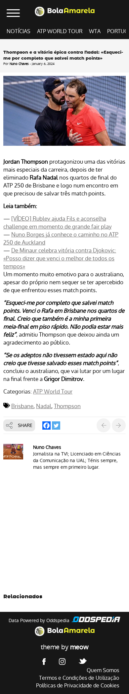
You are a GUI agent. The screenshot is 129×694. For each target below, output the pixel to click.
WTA (95, 31)
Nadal (43, 406)
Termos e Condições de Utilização (79, 678)
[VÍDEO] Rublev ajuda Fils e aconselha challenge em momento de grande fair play (57, 223)
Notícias (18, 31)
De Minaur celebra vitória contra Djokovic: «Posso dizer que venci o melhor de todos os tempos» (59, 258)
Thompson (67, 406)
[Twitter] (56, 425)
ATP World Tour (59, 31)
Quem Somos (103, 670)
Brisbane (22, 406)
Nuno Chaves (19, 64)
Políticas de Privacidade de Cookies (77, 685)
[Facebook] (46, 425)
